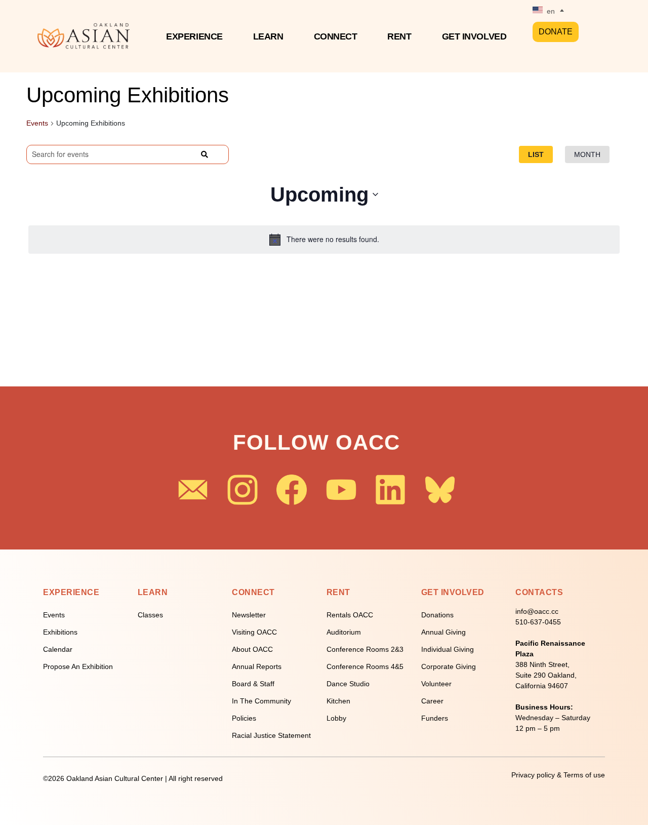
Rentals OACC (350, 615)
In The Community (261, 701)
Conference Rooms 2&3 (365, 649)
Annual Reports (256, 666)
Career (432, 701)
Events (37, 123)
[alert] (324, 239)
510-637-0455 (538, 622)
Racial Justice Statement (271, 735)
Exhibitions (60, 632)
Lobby (336, 718)
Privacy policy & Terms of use (558, 775)
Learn (268, 36)
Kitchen (338, 701)
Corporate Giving (448, 666)
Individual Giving (447, 649)
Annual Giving (443, 632)
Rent (399, 36)
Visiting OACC (254, 632)
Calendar (57, 649)
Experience (194, 36)
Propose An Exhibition (78, 666)
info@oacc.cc (536, 611)
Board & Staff (253, 684)
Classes (150, 615)
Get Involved (474, 36)
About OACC (252, 649)
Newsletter (249, 615)
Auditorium (344, 632)
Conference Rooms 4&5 (365, 666)
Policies (244, 718)
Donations (437, 615)
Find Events (184, 154)
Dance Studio (348, 684)
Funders (434, 718)
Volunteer (436, 684)
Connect (335, 36)
